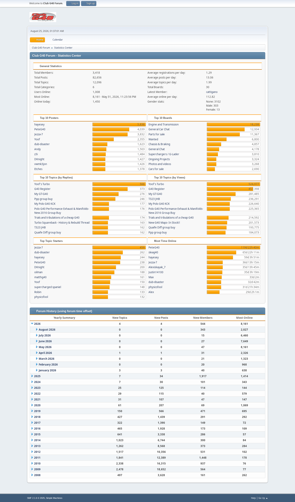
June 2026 (45, 341)
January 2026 (47, 370)
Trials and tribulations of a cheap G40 (56, 217)
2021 (37, 399)
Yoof (37, 139)
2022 (37, 393)
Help (253, 497)
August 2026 (47, 329)
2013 (37, 446)
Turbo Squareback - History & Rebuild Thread (62, 222)
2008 (37, 475)
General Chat (157, 149)
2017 (37, 423)
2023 (37, 388)
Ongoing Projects (159, 159)
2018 (37, 417)
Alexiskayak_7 (157, 267)
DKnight (39, 159)
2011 (37, 457)
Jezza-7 (38, 134)
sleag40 (153, 252)
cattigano (212, 92)
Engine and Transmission (164, 124)
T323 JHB (40, 227)
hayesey (39, 124)
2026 (37, 324)
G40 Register (42, 189)
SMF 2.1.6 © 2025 (36, 498)
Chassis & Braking (159, 144)
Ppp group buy (43, 199)
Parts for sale (157, 134)
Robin (37, 292)
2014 (37, 440)
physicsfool (41, 297)
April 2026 (45, 353)
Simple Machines (54, 498)
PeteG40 (39, 129)
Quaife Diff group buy (47, 232)
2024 (37, 382)
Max (151, 277)
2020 (37, 405)
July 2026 (45, 335)
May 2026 (45, 347)
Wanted (153, 139)
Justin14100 (156, 272)
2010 (37, 463)
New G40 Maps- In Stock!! (164, 222)
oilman (38, 272)
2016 (37, 428)
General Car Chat (159, 129)
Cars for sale (156, 169)
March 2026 (46, 358)
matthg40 (40, 277)
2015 (37, 434)
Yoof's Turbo (42, 184)
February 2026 (48, 364)
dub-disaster (42, 144)
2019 (37, 411)
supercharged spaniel (47, 287)
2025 (37, 376)
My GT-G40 (41, 194)
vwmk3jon (40, 164)
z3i (36, 154)
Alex (151, 292)
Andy (37, 149)
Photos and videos (160, 164)
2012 (37, 452)
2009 (37, 469)
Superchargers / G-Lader (164, 154)
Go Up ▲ (263, 497)
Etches (38, 169)
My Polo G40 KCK (44, 204)
